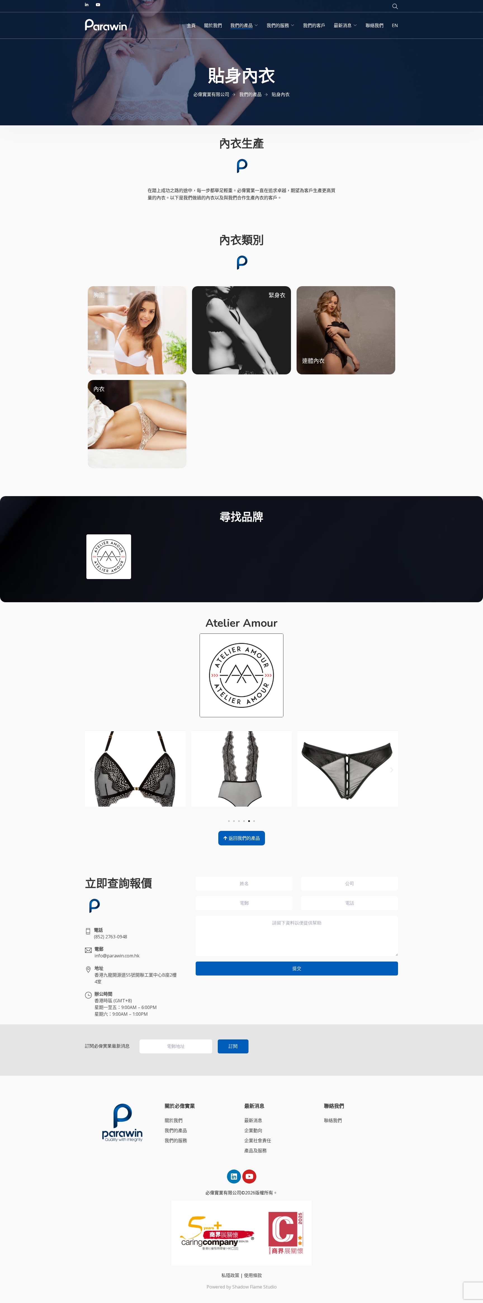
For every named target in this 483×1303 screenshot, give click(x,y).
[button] (91, 769)
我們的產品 (241, 25)
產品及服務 (255, 1150)
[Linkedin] (234, 1177)
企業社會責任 (257, 1140)
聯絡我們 (374, 25)
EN (395, 25)
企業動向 (253, 1130)
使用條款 (253, 1275)
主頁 (191, 25)
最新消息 (343, 25)
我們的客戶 (314, 25)
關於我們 (213, 25)
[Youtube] (249, 1177)
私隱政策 (230, 1275)
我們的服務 (278, 25)
